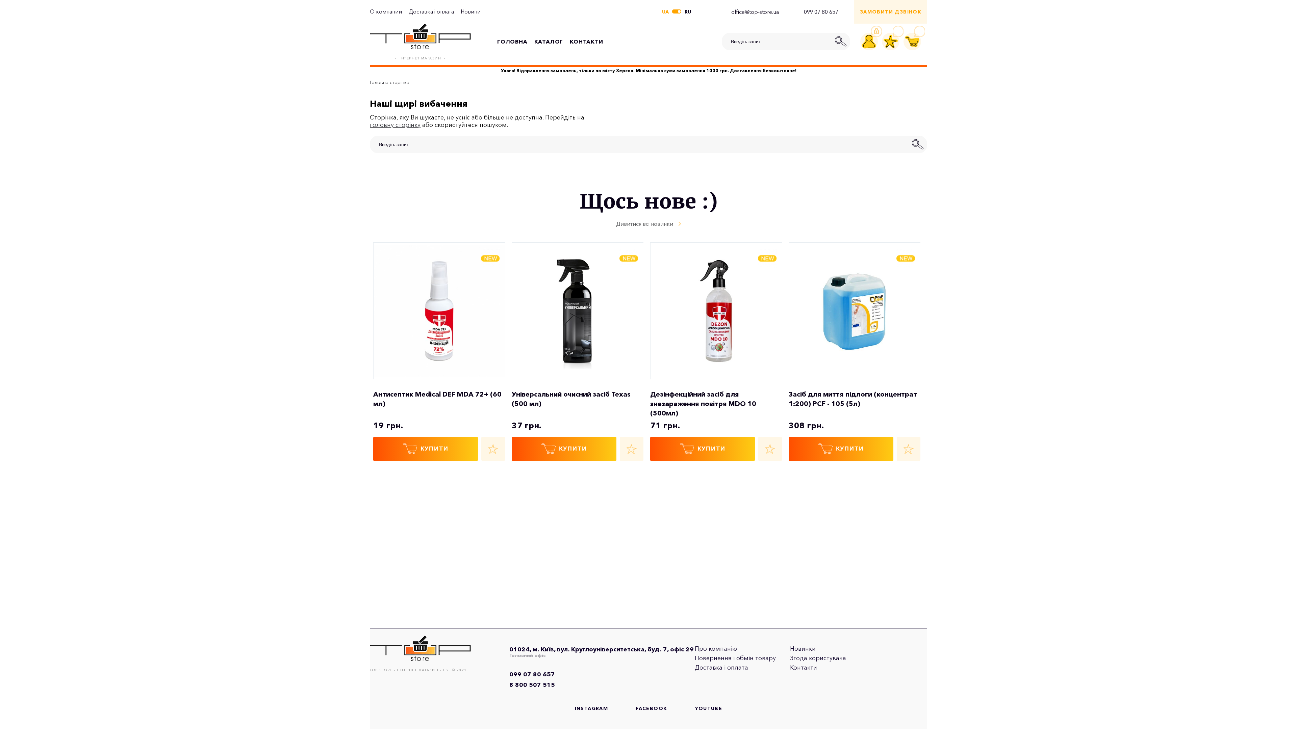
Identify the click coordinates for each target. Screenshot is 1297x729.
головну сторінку (395, 125)
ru (688, 11)
